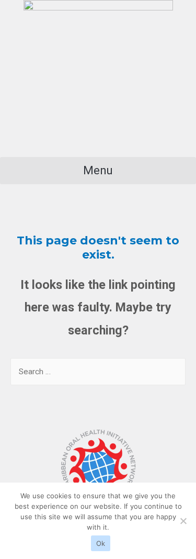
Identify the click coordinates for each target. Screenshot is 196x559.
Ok (101, 543)
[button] (98, 170)
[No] (183, 521)
